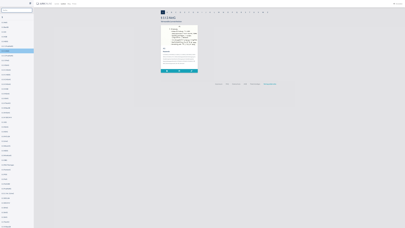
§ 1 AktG (4, 22)
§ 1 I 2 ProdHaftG (7, 56)
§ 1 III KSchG (6, 113)
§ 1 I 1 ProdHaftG (7, 46)
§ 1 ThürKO (5, 222)
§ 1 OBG (4, 160)
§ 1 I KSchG (5, 65)
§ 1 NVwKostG (6, 155)
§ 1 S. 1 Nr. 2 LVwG (8, 193)
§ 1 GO (4, 32)
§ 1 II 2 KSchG (6, 79)
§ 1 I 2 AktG (5, 51)
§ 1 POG (4, 174)
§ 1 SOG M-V (6, 203)
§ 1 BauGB (5, 27)
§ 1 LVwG (5, 141)
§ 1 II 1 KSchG (6, 70)
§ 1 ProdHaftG (6, 189)
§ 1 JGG (4, 122)
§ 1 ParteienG (6, 170)
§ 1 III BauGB (6, 108)
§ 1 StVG (4, 217)
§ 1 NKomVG (6, 146)
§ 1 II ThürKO (6, 103)
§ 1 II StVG (5, 98)
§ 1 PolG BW (6, 184)
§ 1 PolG (4, 179)
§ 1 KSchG (5, 127)
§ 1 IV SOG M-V (7, 117)
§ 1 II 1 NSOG (6, 75)
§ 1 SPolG (5, 208)
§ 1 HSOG (5, 41)
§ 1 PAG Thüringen (8, 165)
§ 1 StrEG (5, 212)
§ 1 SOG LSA (6, 198)
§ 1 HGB (4, 37)
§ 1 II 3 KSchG (6, 84)
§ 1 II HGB (5, 89)
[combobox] (17, 10)
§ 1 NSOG (5, 151)
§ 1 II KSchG (5, 94)
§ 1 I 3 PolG (5, 60)
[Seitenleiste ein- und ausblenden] (30, 3)
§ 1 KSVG (5, 132)
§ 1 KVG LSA (6, 136)
